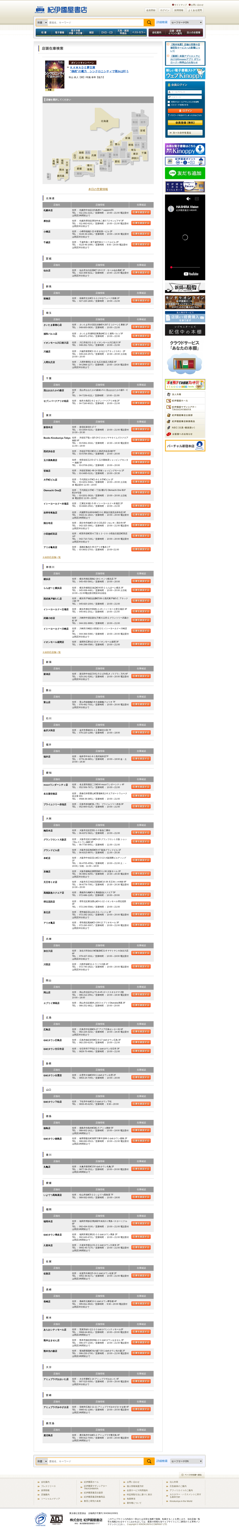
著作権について (134, 1503)
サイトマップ (180, 5)
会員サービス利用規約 (137, 1490)
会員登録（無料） (185, 122)
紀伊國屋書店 (61, 8)
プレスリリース (48, 1486)
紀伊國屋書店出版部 (93, 1492)
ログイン (164, 10)
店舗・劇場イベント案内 (175, 33)
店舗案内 (45, 1494)
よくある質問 (195, 10)
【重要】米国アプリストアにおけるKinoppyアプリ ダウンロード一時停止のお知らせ (185, 59)
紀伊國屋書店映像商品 (94, 1497)
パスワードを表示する (187, 105)
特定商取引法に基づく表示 (139, 1494)
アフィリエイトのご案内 (181, 1490)
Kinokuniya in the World (181, 1501)
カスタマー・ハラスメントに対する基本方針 (185, 1495)
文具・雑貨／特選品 (123, 33)
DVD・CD (107, 33)
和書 (43, 33)
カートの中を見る (185, 132)
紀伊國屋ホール (91, 1482)
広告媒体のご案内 (178, 1486)
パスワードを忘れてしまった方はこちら (185, 115)
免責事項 (131, 1499)
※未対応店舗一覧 (52, 557)
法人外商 (174, 1482)
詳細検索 (162, 22)
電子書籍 (60, 33)
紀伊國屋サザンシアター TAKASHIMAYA (95, 1487)
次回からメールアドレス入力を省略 (187, 102)
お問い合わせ (197, 5)
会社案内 (156, 33)
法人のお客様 (194, 33)
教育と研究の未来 (92, 1501)
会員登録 (150, 10)
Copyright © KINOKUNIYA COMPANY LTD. (147, 1524)
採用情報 (178, 10)
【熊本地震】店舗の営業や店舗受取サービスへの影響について (185, 47)
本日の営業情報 (98, 189)
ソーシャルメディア (50, 1499)
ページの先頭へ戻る (192, 1475)
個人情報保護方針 (135, 1486)
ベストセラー (139, 33)
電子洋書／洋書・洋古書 (75, 33)
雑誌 (91, 33)
